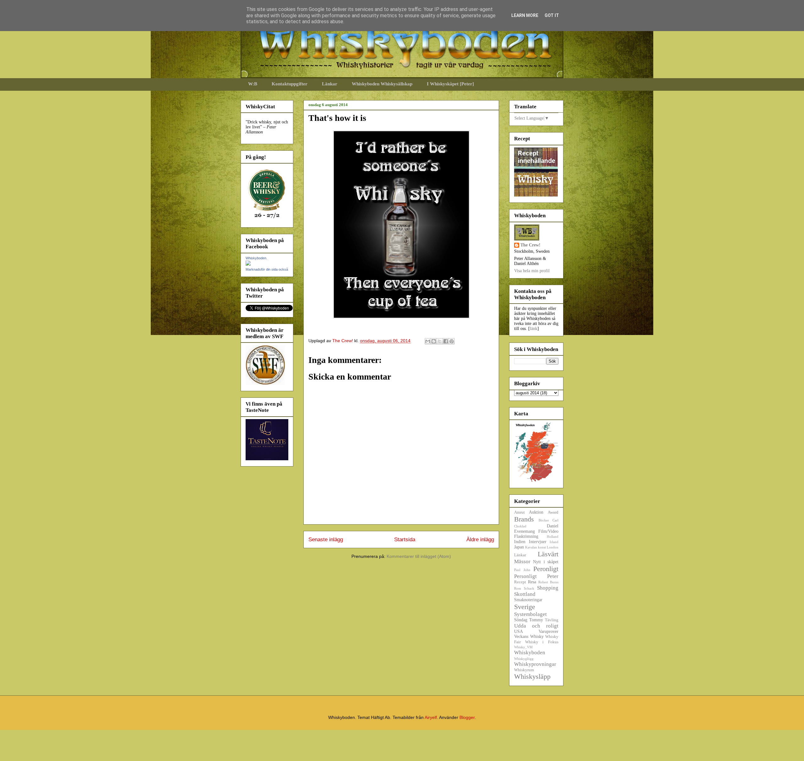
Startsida (404, 539)
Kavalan (531, 547)
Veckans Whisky (529, 636)
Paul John (522, 570)
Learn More (524, 15)
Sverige (524, 607)
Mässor (522, 561)
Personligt (525, 576)
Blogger (467, 717)
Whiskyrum (524, 670)
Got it (552, 15)
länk (533, 328)
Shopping (547, 588)
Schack (529, 588)
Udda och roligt (536, 626)
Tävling (551, 620)
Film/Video (548, 531)
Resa (532, 582)
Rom (517, 588)
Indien (519, 541)
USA (518, 631)
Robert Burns (548, 582)
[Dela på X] (440, 341)
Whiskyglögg (524, 659)
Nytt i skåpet (545, 561)
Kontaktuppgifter (289, 83)
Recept (520, 582)
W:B (252, 83)
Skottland (524, 594)
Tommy (536, 620)
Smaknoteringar (528, 599)
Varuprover (548, 631)
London (552, 547)
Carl (555, 520)
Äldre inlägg (480, 539)
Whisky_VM (523, 647)
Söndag (520, 620)
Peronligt (545, 569)
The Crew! (530, 245)
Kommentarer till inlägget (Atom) (419, 556)
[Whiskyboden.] (248, 264)
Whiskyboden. (256, 258)
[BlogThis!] (434, 341)
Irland (554, 542)
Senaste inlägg (325, 539)
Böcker (544, 520)
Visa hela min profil (532, 270)
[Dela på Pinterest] (451, 341)
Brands (524, 519)
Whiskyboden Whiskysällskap (382, 83)
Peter (552, 576)
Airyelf (431, 717)
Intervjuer (537, 541)
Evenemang (524, 531)
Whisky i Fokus (541, 642)
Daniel (552, 526)
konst (542, 547)
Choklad (520, 526)
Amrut (519, 512)
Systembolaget (530, 614)
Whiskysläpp (532, 676)
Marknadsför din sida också (267, 269)
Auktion (536, 512)
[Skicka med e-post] (428, 341)
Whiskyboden (529, 653)
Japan (519, 547)
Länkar (329, 83)
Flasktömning (526, 536)
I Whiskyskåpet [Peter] (450, 83)
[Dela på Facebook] (446, 341)
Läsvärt (548, 554)
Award (553, 512)
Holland (552, 536)
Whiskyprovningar (535, 664)
